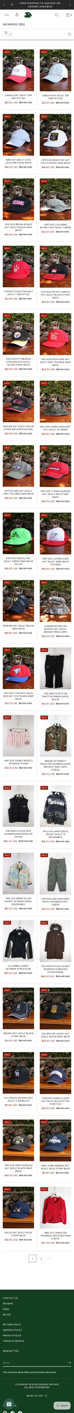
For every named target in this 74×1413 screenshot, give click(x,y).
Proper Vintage (48, 1384)
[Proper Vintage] (28, 14)
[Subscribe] (69, 1363)
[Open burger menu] (7, 15)
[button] (57, 15)
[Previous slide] (4, 5)
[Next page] (49, 1258)
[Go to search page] (57, 15)
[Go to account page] (17, 15)
